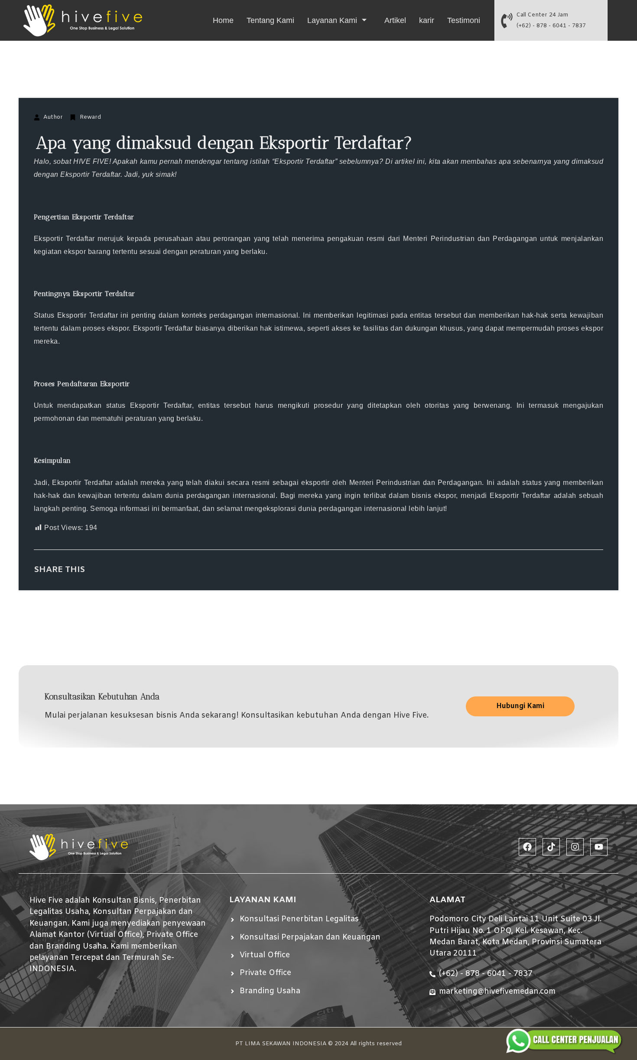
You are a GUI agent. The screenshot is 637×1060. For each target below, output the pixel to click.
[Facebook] (527, 846)
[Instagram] (575, 846)
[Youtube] (599, 846)
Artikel (395, 20)
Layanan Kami (332, 20)
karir (426, 20)
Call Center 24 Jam (542, 15)
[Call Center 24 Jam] (506, 20)
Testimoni (463, 20)
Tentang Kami (270, 20)
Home (223, 20)
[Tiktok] (551, 846)
